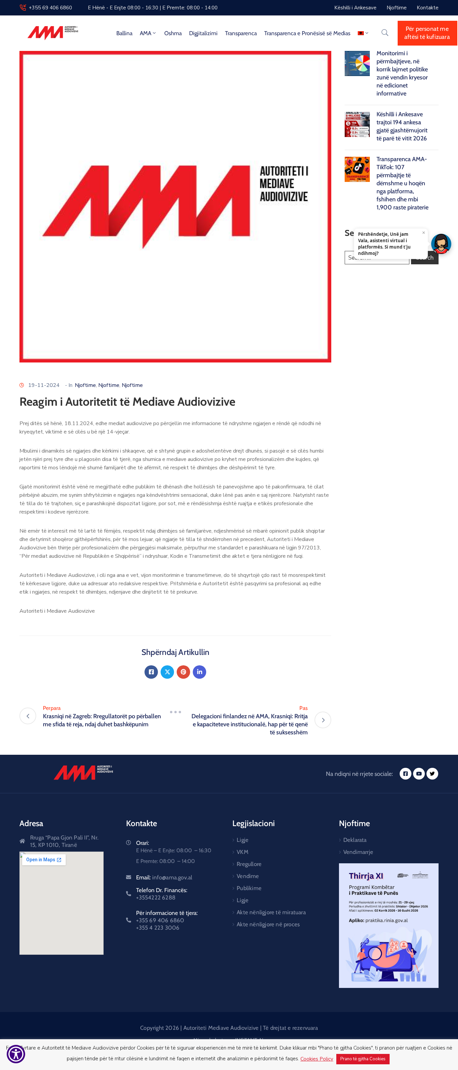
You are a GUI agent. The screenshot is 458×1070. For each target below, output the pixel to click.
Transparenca (241, 33)
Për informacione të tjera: (167, 920)
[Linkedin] (199, 672)
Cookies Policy (316, 1059)
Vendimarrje (358, 852)
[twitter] (432, 774)
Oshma (173, 33)
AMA (145, 33)
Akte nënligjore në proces (268, 924)
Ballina (124, 33)
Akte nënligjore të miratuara (271, 912)
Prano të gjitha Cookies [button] (363, 1059)
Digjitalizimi (203, 33)
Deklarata (355, 840)
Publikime (249, 888)
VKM (242, 852)
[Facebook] (151, 672)
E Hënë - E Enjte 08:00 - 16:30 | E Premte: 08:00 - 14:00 (153, 7)
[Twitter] (167, 672)
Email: (164, 877)
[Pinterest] (183, 672)
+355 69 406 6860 (50, 7)
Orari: (142, 843)
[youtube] (419, 774)
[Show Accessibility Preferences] (16, 1054)
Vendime (248, 876)
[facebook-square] (405, 774)
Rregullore (249, 864)
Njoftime (85, 385)
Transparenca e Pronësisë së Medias (307, 33)
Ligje (242, 840)
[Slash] (175, 712)
